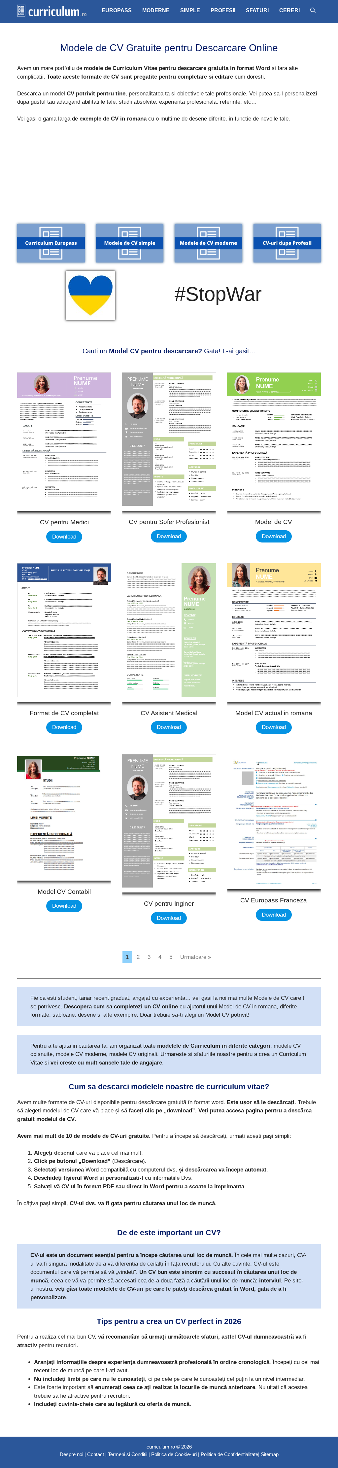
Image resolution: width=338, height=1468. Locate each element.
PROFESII (223, 10)
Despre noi (71, 1454)
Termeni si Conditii (127, 1454)
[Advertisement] (169, 177)
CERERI (289, 10)
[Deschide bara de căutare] (313, 10)
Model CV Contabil (64, 891)
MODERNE (156, 10)
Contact (95, 1454)
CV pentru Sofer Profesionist (169, 521)
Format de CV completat (64, 713)
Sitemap (270, 1454)
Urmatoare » (195, 957)
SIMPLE (190, 10)
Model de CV (273, 521)
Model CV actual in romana (273, 713)
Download (64, 537)
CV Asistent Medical (169, 713)
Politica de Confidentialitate (229, 1454)
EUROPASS (117, 10)
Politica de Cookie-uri (174, 1454)
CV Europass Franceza (273, 900)
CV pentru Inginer (169, 903)
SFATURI (257, 10)
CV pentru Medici (64, 522)
